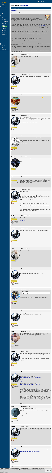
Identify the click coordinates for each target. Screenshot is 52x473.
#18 (21, 371)
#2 (21, 54)
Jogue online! (5, 34)
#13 (21, 268)
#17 (21, 351)
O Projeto (3, 4)
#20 (21, 426)
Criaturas (4, 23)
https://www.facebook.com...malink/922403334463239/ (30, 384)
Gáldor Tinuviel (23, 185)
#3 (21, 74)
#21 (21, 446)
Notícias (19, 5)
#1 (19, 12)
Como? (3, 10)
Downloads (4, 17)
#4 (21, 94)
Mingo (12, 406)
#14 (21, 289)
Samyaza (13, 12)
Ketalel (12, 54)
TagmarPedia (5, 21)
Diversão (3, 32)
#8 (21, 176)
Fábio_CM (13, 94)
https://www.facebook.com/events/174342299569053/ (30, 381)
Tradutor (4, 28)
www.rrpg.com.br (42, 25)
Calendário (4, 30)
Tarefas (3, 13)
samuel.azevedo (14, 289)
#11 (21, 228)
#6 (21, 135)
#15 (21, 310)
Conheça (3, 6)
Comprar (4, 19)
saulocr (12, 176)
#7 (21, 156)
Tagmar (12, 5)
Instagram (4, 47)
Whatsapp (4, 49)
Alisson (12, 135)
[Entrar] (47, 1)
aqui (33, 313)
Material (3, 15)
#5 (21, 115)
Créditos (3, 40)
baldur (12, 331)
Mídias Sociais (4, 43)
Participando (4, 8)
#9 (21, 189)
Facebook (4, 45)
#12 (21, 248)
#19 (21, 406)
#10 (21, 215)
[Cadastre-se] (50, 1)
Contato (3, 41)
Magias (4, 26)
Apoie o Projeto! (4, 38)
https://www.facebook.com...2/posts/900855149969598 (30, 377)
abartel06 (13, 156)
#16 (21, 331)
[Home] (1, 1)
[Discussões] (41, 1)
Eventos (4, 36)
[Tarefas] (38, 1)
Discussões (4, 11)
